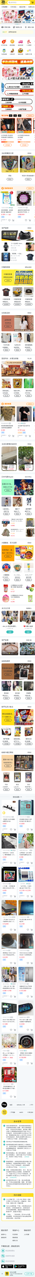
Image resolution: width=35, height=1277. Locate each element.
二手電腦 (12, 1112)
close (3, 1274)
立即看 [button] (8, 280)
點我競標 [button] (6, 304)
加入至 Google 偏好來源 (32, 16)
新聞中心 (3, 1234)
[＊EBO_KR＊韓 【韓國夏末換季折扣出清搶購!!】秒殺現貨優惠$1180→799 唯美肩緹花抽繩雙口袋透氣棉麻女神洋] (15, 619)
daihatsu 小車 (21, 1105)
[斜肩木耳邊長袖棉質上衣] (25, 616)
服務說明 (3, 1237)
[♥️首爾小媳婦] (28, 622)
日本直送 (13, 7)
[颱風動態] (26, 85)
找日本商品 (28, 477)
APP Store (7, 1266)
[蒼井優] (9, 100)
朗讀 (32, 11)
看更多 (29, 153)
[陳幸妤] (9, 107)
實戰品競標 (28, 267)
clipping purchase (13, 220)
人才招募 (26, 1234)
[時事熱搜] (9, 69)
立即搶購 (7, 145)
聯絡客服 (15, 1237)
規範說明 (23, 1167)
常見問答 (15, 1234)
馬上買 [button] (6, 395)
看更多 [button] (8, 326)
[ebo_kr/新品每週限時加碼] (10, 622)
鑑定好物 (22, 7)
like (9, 220)
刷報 (3, 1105)
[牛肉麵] (26, 92)
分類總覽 (4, 7)
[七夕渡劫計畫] (17, 16)
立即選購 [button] (6, 744)
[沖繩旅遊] (9, 92)
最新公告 (15, 1240)
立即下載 (29, 1274)
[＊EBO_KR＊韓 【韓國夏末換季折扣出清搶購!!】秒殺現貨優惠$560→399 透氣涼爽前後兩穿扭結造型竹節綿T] (7, 616)
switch (21, 1112)
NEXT (33, 169)
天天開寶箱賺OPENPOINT (16, 32)
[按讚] (14, 462)
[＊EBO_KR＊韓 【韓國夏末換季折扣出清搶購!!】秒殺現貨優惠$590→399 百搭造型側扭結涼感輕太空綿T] (15, 613)
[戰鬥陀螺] (26, 107)
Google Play (20, 1266)
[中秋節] (26, 100)
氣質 (11, 1105)
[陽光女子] (9, 85)
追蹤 (10, 632)
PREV (1, 169)
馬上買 (29, 358)
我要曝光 (30, 115)
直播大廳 (28, 640)
